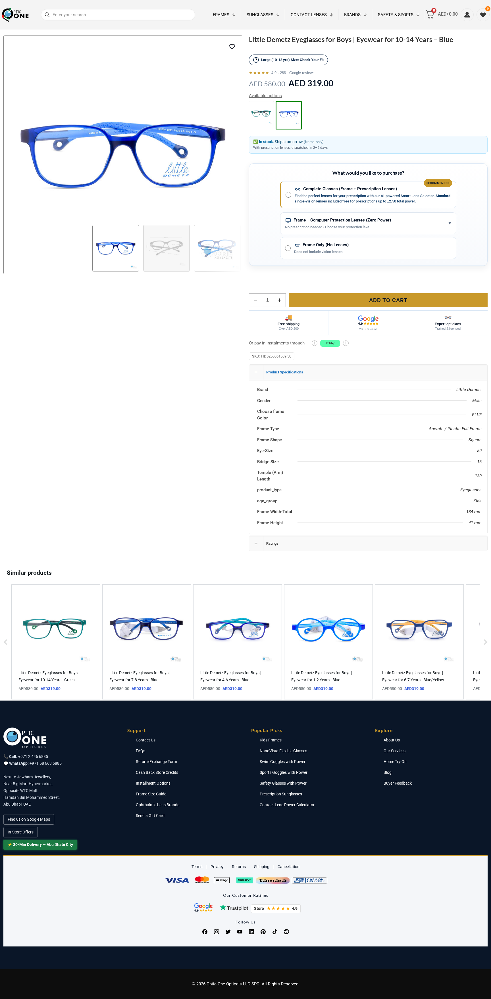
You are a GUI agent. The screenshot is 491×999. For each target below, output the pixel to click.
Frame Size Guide (151, 794)
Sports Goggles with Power (283, 772)
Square (475, 439)
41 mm (475, 522)
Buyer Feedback (398, 783)
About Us (392, 740)
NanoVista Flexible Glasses (283, 751)
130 (478, 475)
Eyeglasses (471, 489)
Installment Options (153, 783)
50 (479, 450)
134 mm (474, 511)
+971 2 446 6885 (33, 756)
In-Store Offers (21, 832)
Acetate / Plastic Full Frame (455, 428)
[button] (5, 642)
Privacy (217, 866)
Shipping (261, 866)
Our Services (394, 751)
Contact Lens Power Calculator (287, 804)
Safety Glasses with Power (283, 783)
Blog (388, 772)
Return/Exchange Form (156, 761)
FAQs (140, 751)
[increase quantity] (279, 300)
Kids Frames (271, 740)
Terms (197, 866)
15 (479, 461)
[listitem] (55, 641)
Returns (239, 866)
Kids (477, 500)
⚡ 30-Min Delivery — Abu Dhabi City (40, 844)
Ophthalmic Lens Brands (157, 804)
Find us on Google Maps (29, 819)
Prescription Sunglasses (281, 794)
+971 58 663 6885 (46, 763)
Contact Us (145, 740)
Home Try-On (395, 761)
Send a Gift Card (150, 815)
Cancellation (288, 866)
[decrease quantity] (255, 300)
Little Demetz (469, 389)
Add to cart (388, 300)
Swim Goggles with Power (282, 761)
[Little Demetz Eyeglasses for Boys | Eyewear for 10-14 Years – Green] (261, 113)
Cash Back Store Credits (157, 772)
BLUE (477, 414)
